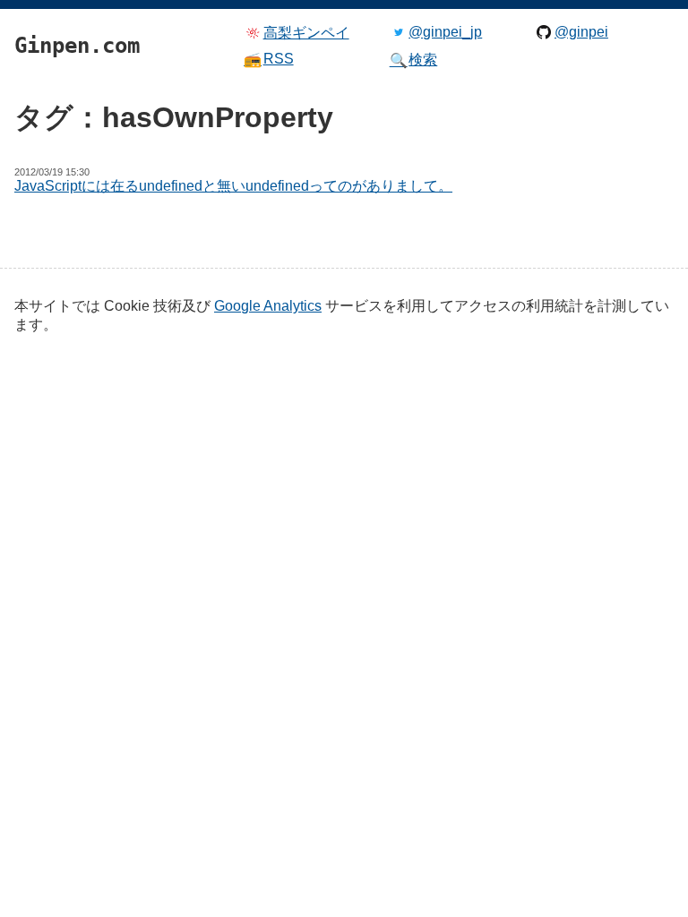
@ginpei (581, 31)
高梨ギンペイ (306, 32)
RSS (269, 59)
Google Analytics (268, 305)
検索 (414, 60)
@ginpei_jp (445, 31)
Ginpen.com (41, 4)
